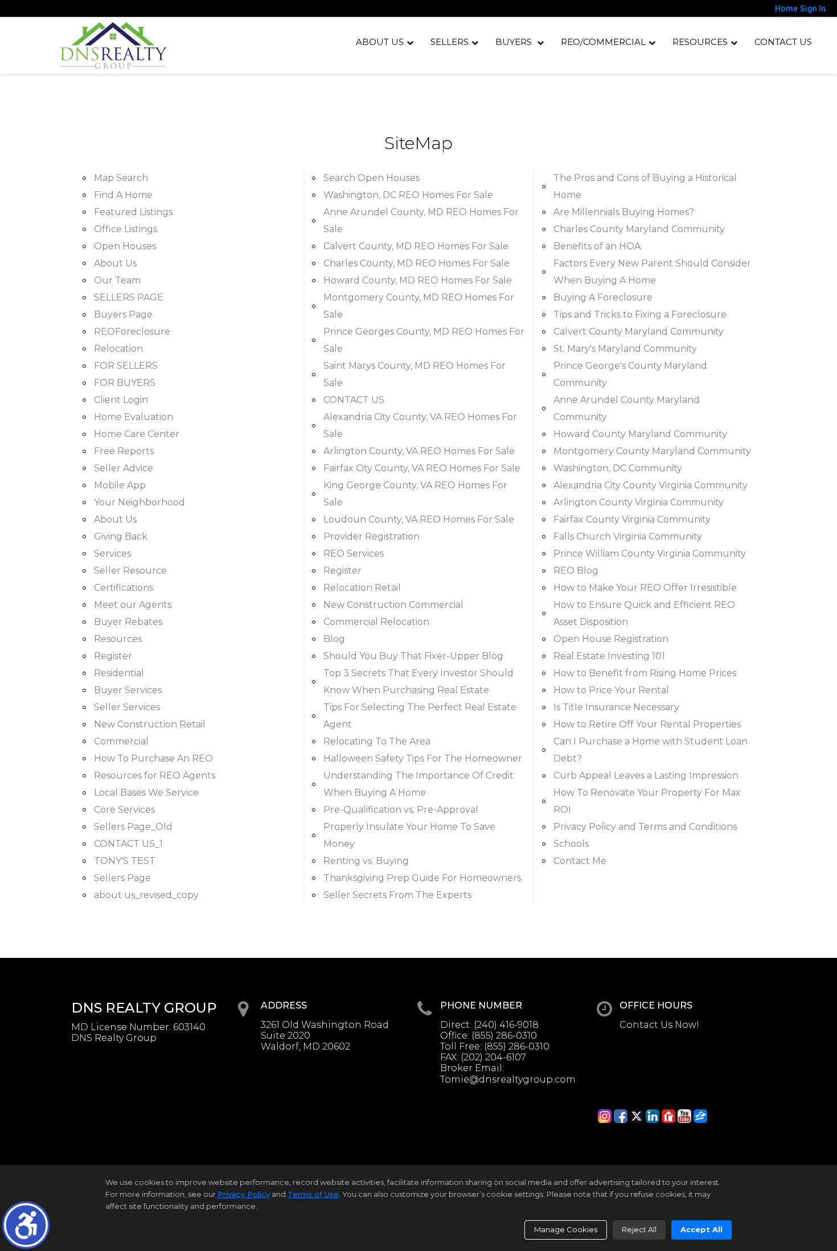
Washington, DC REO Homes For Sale (408, 195)
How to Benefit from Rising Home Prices (644, 673)
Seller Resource (130, 570)
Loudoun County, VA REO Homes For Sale (418, 519)
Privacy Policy (244, 1194)
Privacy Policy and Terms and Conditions (645, 826)
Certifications (123, 587)
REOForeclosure (132, 331)
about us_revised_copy (146, 895)
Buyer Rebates (128, 621)
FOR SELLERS (126, 365)
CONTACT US (783, 41)
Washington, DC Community (617, 468)
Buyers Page (123, 314)
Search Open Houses (371, 177)
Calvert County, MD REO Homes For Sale (415, 246)
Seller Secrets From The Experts (397, 895)
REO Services (353, 553)
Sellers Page (122, 878)
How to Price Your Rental (611, 690)
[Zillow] (700, 1116)
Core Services (124, 809)
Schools (571, 843)
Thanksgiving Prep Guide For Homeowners (422, 878)
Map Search (121, 177)
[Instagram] (605, 1116)
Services (112, 553)
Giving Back (120, 536)
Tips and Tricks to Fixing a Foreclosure (640, 314)
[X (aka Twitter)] (636, 1116)
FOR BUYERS (124, 382)
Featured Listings (133, 212)
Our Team (117, 280)
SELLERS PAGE (128, 297)
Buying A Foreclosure (603, 297)
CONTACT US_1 (128, 843)
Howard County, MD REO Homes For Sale (417, 280)
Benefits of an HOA (597, 246)
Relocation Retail (362, 587)
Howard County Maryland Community (640, 434)
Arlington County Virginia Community (638, 502)
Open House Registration (610, 638)
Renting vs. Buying (366, 860)
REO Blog (575, 570)
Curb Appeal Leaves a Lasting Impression (645, 775)
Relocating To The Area (376, 741)
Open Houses (125, 246)
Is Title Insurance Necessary (616, 707)
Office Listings (125, 229)
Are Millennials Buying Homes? (623, 212)
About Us (380, 41)
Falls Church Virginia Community (627, 536)
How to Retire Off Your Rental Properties (647, 724)
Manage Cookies (565, 1229)
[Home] (113, 45)
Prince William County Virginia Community (649, 553)
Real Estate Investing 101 (609, 656)
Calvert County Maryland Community (638, 331)
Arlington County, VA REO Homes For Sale (419, 451)
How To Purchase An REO (153, 758)
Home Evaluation (133, 416)
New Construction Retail (150, 724)
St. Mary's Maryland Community (625, 348)
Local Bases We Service (146, 792)
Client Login (121, 399)
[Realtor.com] (668, 1116)
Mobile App (120, 485)
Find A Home (123, 195)
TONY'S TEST (124, 860)
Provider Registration (371, 536)
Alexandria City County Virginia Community (650, 485)
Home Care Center (136, 434)
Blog (334, 638)
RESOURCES (700, 41)
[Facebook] (620, 1116)
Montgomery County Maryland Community (652, 451)
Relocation (118, 348)
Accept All (701, 1229)
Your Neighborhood (139, 502)
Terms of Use (313, 1194)
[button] (26, 1225)
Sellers (449, 41)
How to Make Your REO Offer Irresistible (645, 587)
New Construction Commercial (393, 604)
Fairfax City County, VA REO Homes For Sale (421, 468)
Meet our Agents (132, 604)
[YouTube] (684, 1116)
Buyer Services (128, 690)
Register (113, 656)
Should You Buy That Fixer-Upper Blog (413, 656)
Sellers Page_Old (133, 826)
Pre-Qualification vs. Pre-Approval (400, 809)
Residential (119, 673)
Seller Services (127, 707)
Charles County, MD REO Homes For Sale (416, 263)
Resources (118, 638)
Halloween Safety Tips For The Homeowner (422, 758)
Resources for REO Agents (154, 775)
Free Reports (124, 451)
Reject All (639, 1229)
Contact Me (579, 860)
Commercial (121, 741)
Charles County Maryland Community (639, 229)
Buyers (514, 41)
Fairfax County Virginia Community (632, 519)
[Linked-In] (652, 1116)
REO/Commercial (603, 41)
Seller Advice (123, 468)
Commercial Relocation (376, 621)
